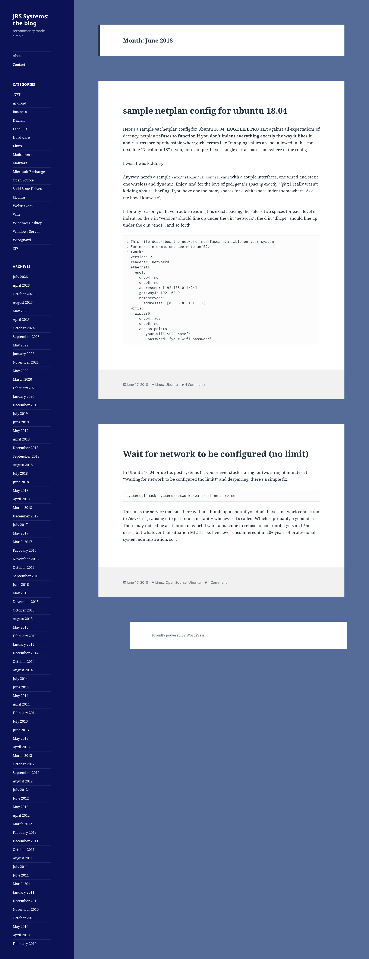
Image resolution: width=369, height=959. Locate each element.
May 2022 (20, 345)
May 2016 (20, 593)
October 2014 (24, 661)
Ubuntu (19, 197)
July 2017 (20, 524)
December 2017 (25, 516)
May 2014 (20, 695)
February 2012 (25, 832)
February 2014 (25, 712)
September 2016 (26, 576)
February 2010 (25, 943)
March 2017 (22, 541)
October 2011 (24, 849)
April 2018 (21, 499)
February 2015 (25, 635)
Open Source (23, 180)
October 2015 (24, 610)
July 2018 (20, 473)
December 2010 (25, 901)
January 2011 (23, 892)
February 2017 (25, 550)
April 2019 (21, 439)
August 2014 (23, 670)
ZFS (16, 248)
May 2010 (20, 926)
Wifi (16, 214)
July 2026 (20, 276)
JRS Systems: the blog (31, 19)
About (18, 55)
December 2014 (25, 653)
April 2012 (21, 815)
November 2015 (26, 601)
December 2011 (25, 841)
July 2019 (20, 413)
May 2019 (20, 430)
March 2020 (22, 379)
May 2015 (20, 627)
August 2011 (23, 858)
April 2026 (21, 285)
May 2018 (20, 490)
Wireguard (22, 240)
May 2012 (20, 806)
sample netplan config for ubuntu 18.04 (205, 110)
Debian (19, 120)
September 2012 (26, 772)
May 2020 (20, 370)
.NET (16, 94)
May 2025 (20, 311)
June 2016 (21, 584)
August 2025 (23, 302)
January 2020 (23, 396)
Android (19, 103)
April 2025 (21, 319)
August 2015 (23, 618)
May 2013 (20, 738)
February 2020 (25, 388)
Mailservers (22, 154)
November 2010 (26, 909)
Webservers (22, 205)
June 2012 (21, 798)
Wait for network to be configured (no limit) (216, 453)
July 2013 (20, 721)
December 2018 (25, 447)
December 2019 (25, 405)
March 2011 (22, 883)
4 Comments (195, 384)
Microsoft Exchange (29, 171)
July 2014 (20, 678)
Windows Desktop (27, 223)
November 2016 (26, 559)
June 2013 (21, 730)
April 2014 (21, 704)
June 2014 (21, 687)
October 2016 (24, 567)
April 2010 (21, 935)
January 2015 (23, 644)
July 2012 (20, 789)
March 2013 (22, 755)
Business (20, 111)
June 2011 (21, 875)
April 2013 (21, 747)
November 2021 (26, 362)
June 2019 (21, 422)
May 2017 (20, 533)
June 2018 (21, 482)
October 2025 (24, 294)
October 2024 (24, 328)
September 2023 (26, 336)
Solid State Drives (27, 188)
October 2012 (24, 764)
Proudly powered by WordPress (178, 635)
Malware (20, 163)
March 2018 (22, 507)
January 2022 (23, 353)
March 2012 (22, 824)
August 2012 (23, 781)
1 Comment (217, 582)
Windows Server (26, 231)
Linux (17, 146)
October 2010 (24, 918)
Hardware (21, 137)
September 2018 (26, 456)
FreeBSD (20, 129)
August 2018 (23, 465)
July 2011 (20, 866)
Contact (19, 64)
